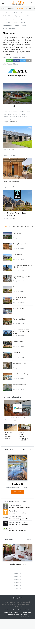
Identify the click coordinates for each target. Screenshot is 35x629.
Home (3, 8)
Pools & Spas (6, 22)
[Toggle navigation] (2, 3)
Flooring (16, 12)
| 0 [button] (10, 60)
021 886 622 (9, 602)
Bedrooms (23, 22)
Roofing (23, 12)
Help (29, 60)
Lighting (17, 16)
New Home (20, 8)
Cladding (19, 19)
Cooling (12, 19)
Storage (16, 25)
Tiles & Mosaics (7, 25)
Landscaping (28, 19)
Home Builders (7, 12)
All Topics (11, 8)
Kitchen (28, 8)
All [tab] (6, 226)
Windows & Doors (7, 16)
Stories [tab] (12, 226)
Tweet (23, 60)
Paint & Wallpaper (27, 16)
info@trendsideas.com (21, 602)
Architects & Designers (9, 28)
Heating (5, 19)
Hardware (15, 22)
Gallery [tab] (20, 226)
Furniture (24, 25)
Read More (17, 492)
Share (17, 60)
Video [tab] (27, 226)
